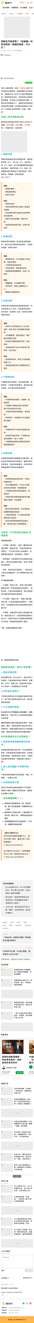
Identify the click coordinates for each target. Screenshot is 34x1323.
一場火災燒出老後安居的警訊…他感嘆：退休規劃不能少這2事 (23, 1015)
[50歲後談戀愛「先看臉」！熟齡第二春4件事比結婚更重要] (7, 1199)
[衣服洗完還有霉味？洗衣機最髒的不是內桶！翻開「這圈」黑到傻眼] (7, 1124)
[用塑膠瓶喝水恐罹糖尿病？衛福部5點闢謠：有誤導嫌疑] (7, 972)
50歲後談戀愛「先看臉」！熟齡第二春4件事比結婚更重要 (23, 1198)
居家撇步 (19, 925)
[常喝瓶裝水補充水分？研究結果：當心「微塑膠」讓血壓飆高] (7, 983)
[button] (31, 2)
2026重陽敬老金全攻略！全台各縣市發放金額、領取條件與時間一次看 (23, 1221)
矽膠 (4, 925)
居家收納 (28, 925)
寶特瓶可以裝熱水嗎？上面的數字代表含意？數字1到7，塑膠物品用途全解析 (19, 815)
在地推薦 (23, 7)
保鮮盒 (5, 922)
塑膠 (18, 922)
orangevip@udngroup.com (17, 1307)
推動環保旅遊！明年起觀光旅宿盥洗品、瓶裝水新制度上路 (23, 1004)
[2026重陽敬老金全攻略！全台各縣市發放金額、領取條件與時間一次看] (7, 1221)
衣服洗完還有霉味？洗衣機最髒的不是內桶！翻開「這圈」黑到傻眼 (23, 1123)
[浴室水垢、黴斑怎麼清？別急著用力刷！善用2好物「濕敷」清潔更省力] (7, 1157)
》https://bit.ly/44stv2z (13, 845)
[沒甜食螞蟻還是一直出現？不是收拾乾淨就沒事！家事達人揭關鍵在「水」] (7, 1102)
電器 (11, 925)
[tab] (15, 1078)
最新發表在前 (27, 1278)
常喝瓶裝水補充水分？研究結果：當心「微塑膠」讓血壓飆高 (23, 982)
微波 (12, 922)
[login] (28, 2)
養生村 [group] (4, 14)
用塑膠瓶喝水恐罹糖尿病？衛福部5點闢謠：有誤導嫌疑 (23, 971)
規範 (2, 1270)
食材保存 (6, 928)
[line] (27, 1303)
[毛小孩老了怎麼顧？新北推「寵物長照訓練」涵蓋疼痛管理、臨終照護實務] (7, 1232)
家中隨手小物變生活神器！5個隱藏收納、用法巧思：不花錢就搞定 (23, 1134)
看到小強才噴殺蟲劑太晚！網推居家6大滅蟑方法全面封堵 (23, 1167)
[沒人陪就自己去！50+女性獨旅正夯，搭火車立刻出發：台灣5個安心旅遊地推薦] (7, 1188)
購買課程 (22, 2)
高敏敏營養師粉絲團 (11, 660)
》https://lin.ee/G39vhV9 (14, 857)
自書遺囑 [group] (20, 14)
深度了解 (24, 1073)
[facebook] (23, 1303)
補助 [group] (27, 14)
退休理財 (6, 7)
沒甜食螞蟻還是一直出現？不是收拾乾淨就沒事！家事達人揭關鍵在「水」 (22, 1101)
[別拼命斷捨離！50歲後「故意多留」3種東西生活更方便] (7, 1091)
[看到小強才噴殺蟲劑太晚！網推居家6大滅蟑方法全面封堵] (7, 1167)
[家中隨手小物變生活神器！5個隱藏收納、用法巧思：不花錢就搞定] (7, 1135)
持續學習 (14, 7)
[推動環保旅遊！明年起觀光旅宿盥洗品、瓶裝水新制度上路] (7, 1005)
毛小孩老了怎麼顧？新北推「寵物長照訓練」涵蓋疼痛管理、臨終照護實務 (23, 1231)
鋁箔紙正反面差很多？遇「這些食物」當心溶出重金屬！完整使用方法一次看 (18, 806)
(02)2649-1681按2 (14, 1310)
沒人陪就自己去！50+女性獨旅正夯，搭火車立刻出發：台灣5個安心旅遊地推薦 (23, 1188)
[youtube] (30, 1303)
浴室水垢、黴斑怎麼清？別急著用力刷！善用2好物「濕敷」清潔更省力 (23, 1156)
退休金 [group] (12, 14)
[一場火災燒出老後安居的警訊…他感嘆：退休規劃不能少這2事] (7, 1016)
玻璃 (25, 922)
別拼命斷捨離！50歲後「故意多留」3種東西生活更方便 (23, 1090)
